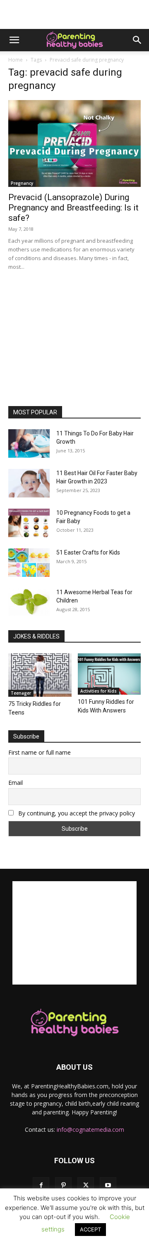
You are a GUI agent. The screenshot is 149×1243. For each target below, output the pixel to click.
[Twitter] (85, 1185)
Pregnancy (22, 183)
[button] (14, 40)
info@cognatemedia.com (90, 1129)
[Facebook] (41, 1185)
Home (15, 59)
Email (15, 782)
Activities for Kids (98, 691)
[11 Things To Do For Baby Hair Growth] (29, 443)
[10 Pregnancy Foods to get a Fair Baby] (29, 523)
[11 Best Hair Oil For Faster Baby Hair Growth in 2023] (29, 483)
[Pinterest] (63, 1185)
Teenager (21, 693)
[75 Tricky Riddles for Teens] (40, 675)
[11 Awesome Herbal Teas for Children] (29, 602)
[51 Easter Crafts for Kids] (29, 562)
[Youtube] (108, 1185)
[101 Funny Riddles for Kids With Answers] (109, 674)
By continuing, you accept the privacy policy (76, 813)
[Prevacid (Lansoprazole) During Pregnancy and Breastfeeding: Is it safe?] (74, 143)
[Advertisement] (74, 14)
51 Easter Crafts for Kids (88, 552)
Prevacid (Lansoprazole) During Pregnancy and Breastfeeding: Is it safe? (73, 207)
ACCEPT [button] (90, 1229)
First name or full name (39, 752)
